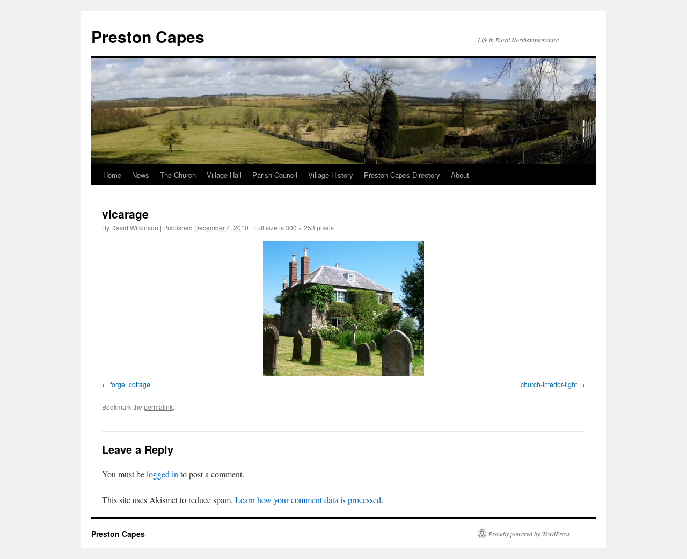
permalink (158, 406)
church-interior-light (549, 384)
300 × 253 (300, 227)
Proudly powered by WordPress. (530, 533)
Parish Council (274, 175)
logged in (162, 474)
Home (112, 175)
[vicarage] (343, 308)
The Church (178, 175)
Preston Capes (147, 36)
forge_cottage (130, 384)
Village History (330, 175)
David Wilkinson (134, 227)
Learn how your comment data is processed (308, 499)
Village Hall (224, 175)
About (460, 175)
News (140, 175)
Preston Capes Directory (402, 175)
